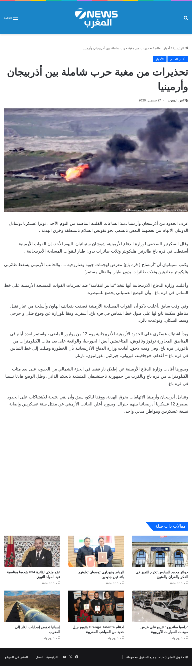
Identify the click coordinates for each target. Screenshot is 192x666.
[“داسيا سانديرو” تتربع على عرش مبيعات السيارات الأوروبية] (160, 606)
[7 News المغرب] (96, 17)
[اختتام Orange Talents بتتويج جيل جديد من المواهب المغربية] (96, 606)
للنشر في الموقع (16, 657)
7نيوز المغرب (176, 100)
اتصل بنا (37, 657)
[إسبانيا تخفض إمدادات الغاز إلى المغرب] (32, 606)
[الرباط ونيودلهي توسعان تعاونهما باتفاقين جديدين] (96, 551)
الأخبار (160, 59)
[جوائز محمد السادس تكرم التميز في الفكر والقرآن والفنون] (160, 551)
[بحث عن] (185, 19)
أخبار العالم (162, 48)
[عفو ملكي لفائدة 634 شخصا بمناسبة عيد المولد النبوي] (32, 551)
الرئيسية (179, 48)
